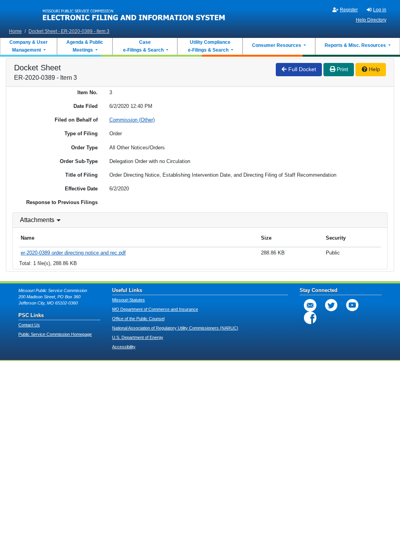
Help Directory (371, 20)
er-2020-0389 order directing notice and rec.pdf (73, 253)
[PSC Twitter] (331, 305)
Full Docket (301, 69)
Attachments (37, 220)
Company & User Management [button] (28, 46)
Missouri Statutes (128, 299)
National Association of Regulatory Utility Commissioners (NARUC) (175, 328)
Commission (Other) (132, 120)
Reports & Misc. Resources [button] (356, 45)
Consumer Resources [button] (277, 45)
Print (341, 69)
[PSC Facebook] (310, 318)
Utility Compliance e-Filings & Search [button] (208, 46)
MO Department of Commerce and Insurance (155, 309)
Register (349, 10)
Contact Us (29, 325)
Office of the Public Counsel (138, 318)
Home (15, 31)
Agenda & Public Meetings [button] (84, 46)
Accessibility (124, 346)
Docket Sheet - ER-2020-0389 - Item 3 (69, 31)
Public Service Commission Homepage (55, 334)
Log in (379, 10)
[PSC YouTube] (352, 305)
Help (373, 69)
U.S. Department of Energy (137, 337)
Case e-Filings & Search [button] (143, 46)
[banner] (134, 13)
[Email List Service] (310, 305)
